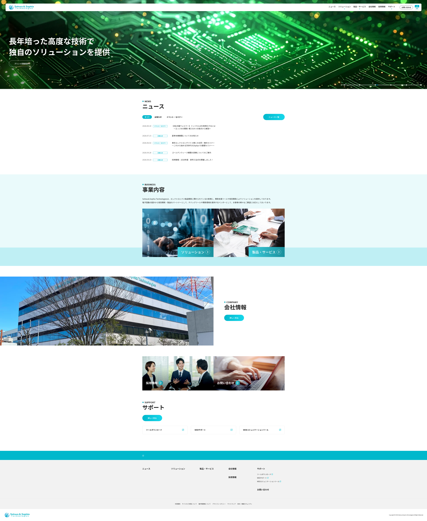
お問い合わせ (406, 7)
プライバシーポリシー (219, 504)
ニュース (332, 6)
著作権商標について (205, 504)
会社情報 (372, 6)
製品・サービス (359, 6)
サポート (391, 6)
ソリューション (344, 6)
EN (417, 8)
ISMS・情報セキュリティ (244, 504)
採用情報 (381, 6)
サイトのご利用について (189, 504)
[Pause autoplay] (341, 85)
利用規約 (177, 504)
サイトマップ (232, 504)
